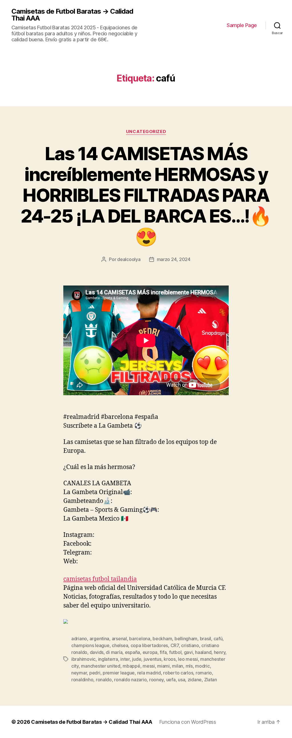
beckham (162, 638)
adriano (79, 638)
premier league (119, 673)
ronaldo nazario (130, 679)
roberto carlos (178, 673)
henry (220, 652)
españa (132, 652)
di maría (114, 652)
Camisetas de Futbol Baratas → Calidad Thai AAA (72, 15)
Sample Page (242, 25)
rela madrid (149, 673)
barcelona (139, 638)
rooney (156, 679)
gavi (188, 652)
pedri (94, 673)
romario (204, 673)
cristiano (190, 645)
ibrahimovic (83, 659)
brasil (205, 638)
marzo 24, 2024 (173, 259)
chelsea (120, 645)
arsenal (119, 638)
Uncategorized (146, 131)
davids (97, 652)
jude (136, 659)
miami (163, 666)
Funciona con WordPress (187, 722)
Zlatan (210, 679)
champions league (90, 645)
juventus (152, 659)
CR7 (175, 645)
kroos (170, 659)
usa (181, 679)
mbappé (131, 666)
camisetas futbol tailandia (100, 579)
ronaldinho (82, 679)
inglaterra (108, 659)
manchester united (100, 666)
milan (177, 666)
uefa (171, 679)
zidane (195, 679)
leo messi (188, 659)
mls (189, 666)
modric (202, 666)
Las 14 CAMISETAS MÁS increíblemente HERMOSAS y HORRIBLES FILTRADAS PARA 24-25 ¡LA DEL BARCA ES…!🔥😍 (146, 195)
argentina (100, 638)
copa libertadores (149, 645)
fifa (163, 652)
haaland (203, 652)
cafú (218, 638)
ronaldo (104, 679)
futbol (175, 652)
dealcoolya (128, 259)
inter (125, 659)
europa (150, 652)
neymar (79, 673)
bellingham (186, 638)
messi (149, 666)
